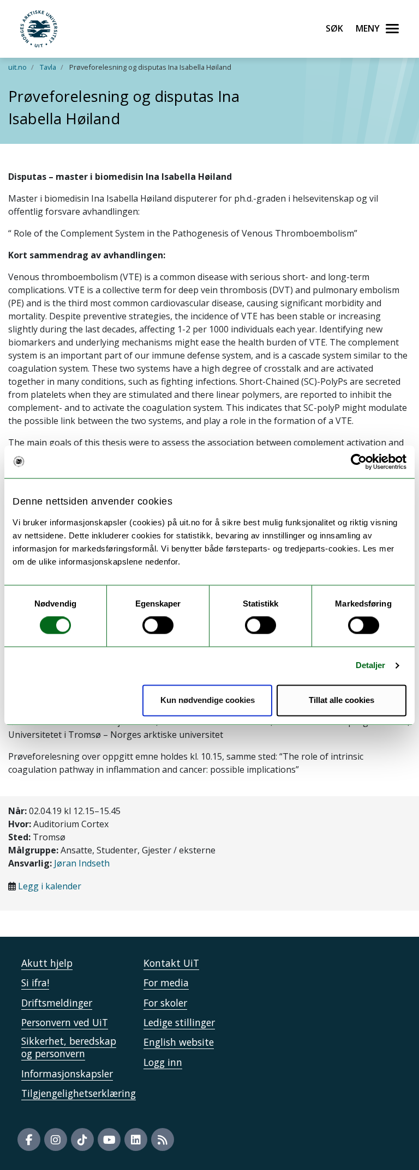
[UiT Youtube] (109, 1139)
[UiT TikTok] (82, 1139)
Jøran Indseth (82, 863)
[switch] (157, 625)
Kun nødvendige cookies (207, 700)
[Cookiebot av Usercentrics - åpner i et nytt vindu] (358, 461)
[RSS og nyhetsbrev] (162, 1139)
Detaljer (371, 665)
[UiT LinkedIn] (135, 1139)
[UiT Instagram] (55, 1139)
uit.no (17, 67)
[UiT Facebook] (28, 1139)
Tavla (48, 67)
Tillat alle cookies (341, 700)
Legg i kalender (49, 886)
